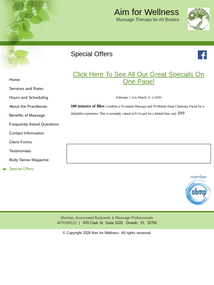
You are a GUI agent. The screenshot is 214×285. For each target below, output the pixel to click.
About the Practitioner (28, 106)
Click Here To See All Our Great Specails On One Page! (138, 77)
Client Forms (20, 142)
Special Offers (21, 169)
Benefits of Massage (27, 115)
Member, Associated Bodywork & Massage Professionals (107, 218)
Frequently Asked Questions (34, 124)
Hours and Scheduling (28, 97)
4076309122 (67, 223)
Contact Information (26, 133)
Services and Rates (26, 89)
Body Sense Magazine (29, 160)
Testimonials (20, 151)
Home (14, 80)
